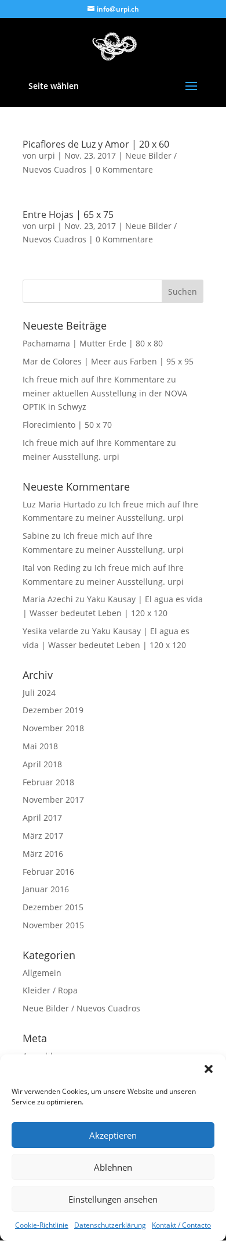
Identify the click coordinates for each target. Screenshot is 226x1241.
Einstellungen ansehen (113, 1199)
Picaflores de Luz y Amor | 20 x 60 (96, 144)
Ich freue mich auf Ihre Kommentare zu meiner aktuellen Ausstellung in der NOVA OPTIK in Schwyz (105, 393)
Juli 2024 (39, 692)
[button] (208, 1069)
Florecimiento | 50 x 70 (67, 424)
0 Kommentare (124, 169)
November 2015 (53, 925)
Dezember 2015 (53, 907)
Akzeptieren (113, 1135)
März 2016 (43, 853)
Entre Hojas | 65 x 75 (68, 214)
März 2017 (43, 835)
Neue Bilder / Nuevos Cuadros (81, 1008)
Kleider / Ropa (50, 990)
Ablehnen (113, 1167)
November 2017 (53, 799)
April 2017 (42, 817)
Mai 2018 (40, 746)
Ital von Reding (52, 567)
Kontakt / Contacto (181, 1225)
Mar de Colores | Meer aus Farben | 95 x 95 (108, 361)
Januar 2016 (46, 889)
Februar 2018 (48, 782)
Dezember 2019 (53, 710)
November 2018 (53, 728)
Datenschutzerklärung (110, 1225)
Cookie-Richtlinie (41, 1225)
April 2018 (42, 764)
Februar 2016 (48, 871)
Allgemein (42, 972)
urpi (47, 155)
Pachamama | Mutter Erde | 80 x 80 (93, 343)
